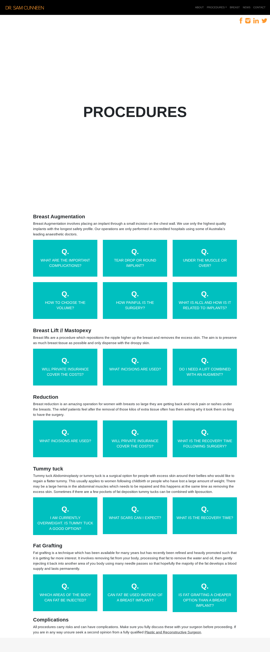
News (246, 7)
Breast (235, 7)
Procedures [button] (216, 7)
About (199, 7)
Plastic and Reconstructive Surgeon (173, 632)
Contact (259, 7)
